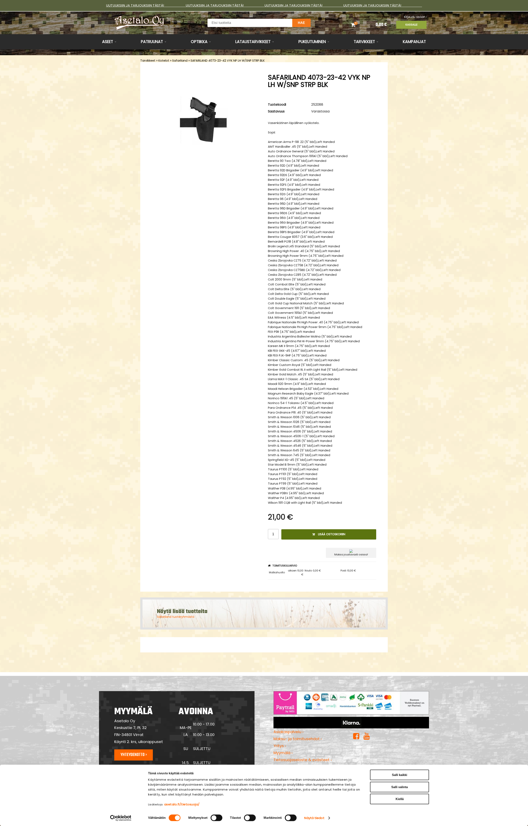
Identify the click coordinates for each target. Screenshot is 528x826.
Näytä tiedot (314, 818)
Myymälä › (282, 752)
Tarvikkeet (364, 41)
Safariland (179, 60)
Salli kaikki (399, 775)
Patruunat (152, 41)
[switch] (216, 817)
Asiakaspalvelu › (288, 731)
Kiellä (400, 799)
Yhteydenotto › (133, 754)
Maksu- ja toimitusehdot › (297, 738)
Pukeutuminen (312, 41)
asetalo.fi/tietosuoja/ (182, 804)
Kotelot (163, 60)
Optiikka (199, 41)
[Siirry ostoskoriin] (358, 24)
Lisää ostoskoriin (331, 534)
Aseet (107, 41)
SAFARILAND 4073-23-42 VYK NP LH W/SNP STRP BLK (228, 60)
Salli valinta (399, 787)
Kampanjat (414, 41)
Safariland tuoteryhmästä (175, 617)
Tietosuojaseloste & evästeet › (302, 759)
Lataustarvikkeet (253, 41)
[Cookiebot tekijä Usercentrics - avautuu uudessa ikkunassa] (121, 818)
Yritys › (279, 745)
